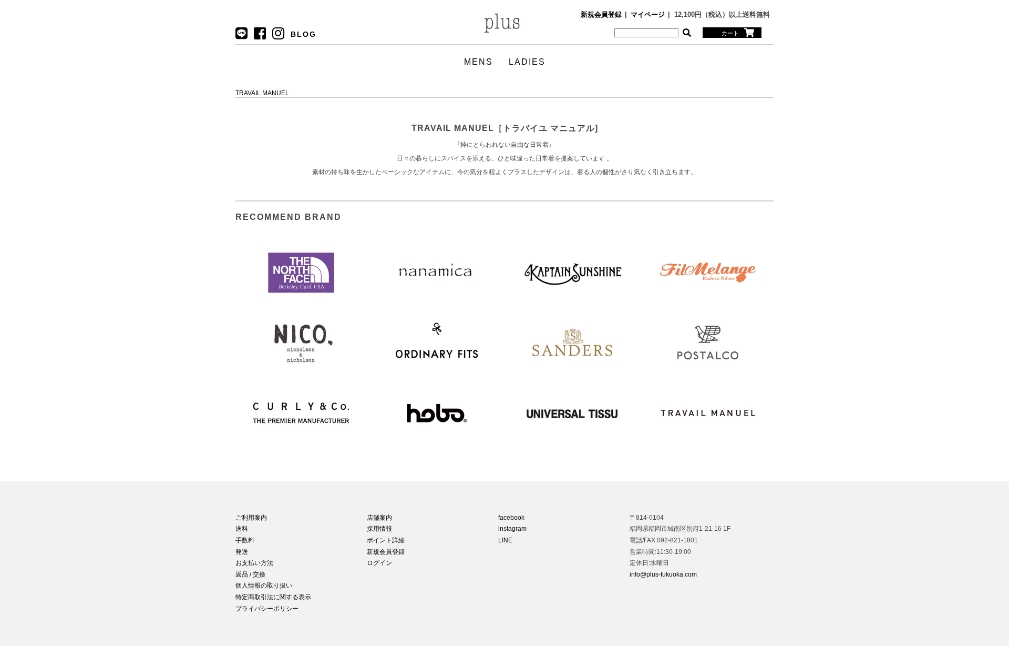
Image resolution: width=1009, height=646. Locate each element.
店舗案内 (379, 517)
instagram (512, 528)
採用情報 (379, 528)
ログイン (379, 563)
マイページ (648, 14)
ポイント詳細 (386, 540)
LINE (505, 540)
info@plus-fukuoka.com (663, 574)
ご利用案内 (251, 517)
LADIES (527, 61)
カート (730, 33)
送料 (241, 528)
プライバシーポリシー (266, 608)
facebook (511, 517)
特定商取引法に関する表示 (273, 597)
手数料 (244, 540)
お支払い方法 (254, 563)
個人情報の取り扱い (263, 585)
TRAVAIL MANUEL (262, 93)
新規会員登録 (601, 14)
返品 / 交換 (250, 574)
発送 (241, 552)
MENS (478, 61)
